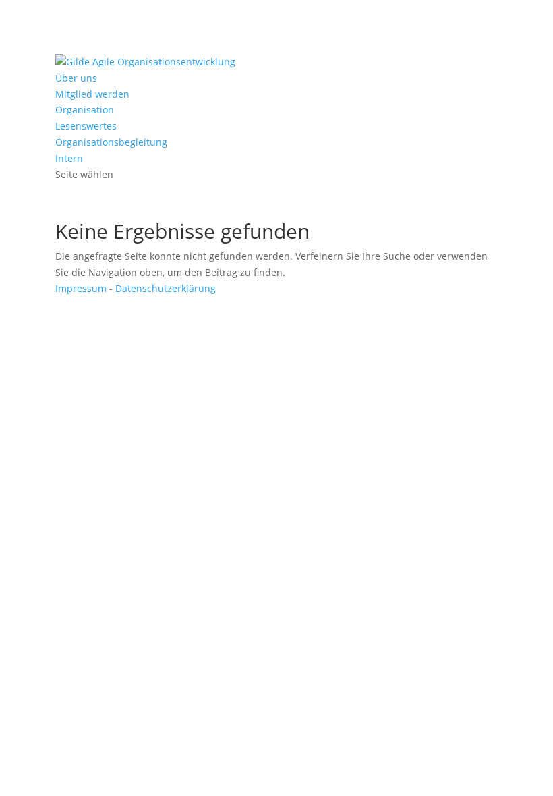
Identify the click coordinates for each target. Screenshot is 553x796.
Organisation (84, 109)
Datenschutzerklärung (165, 288)
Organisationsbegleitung (111, 142)
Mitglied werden (92, 94)
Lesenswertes (86, 125)
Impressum (81, 288)
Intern (69, 158)
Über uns (76, 78)
